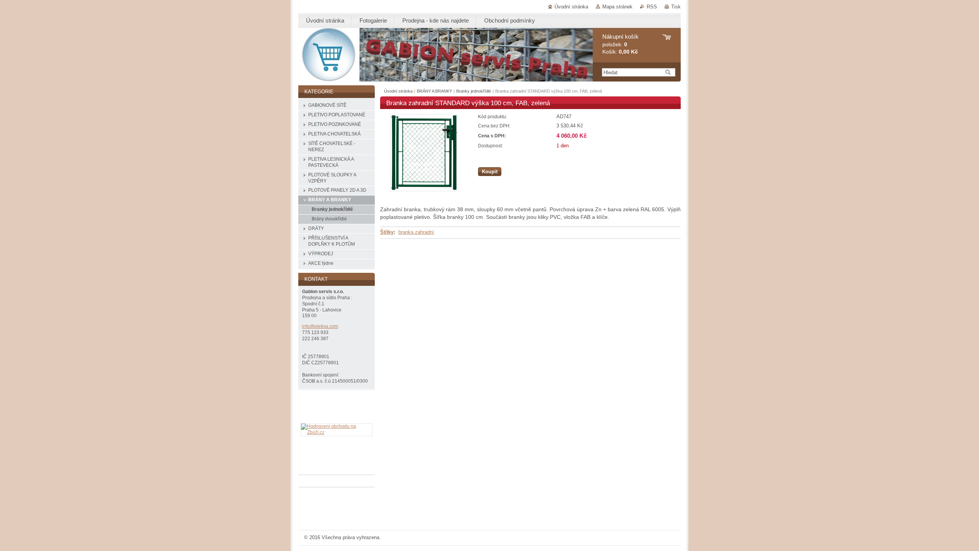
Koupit (490, 171)
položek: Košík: (620, 44)
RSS (652, 7)
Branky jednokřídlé (473, 91)
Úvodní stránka (571, 7)
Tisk (676, 7)
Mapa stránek (617, 7)
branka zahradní (416, 232)
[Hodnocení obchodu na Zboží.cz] (336, 432)
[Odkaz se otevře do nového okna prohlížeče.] (423, 189)
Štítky (387, 232)
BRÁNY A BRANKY (434, 91)
